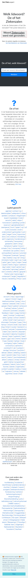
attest (4, 360)
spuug (22, 255)
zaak (24, 260)
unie (14, 234)
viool (22, 251)
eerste (23, 360)
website (12, 304)
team (11, 336)
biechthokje (6, 485)
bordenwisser (20, 239)
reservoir (7, 225)
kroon (21, 246)
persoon (21, 320)
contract (15, 211)
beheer (17, 341)
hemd (18, 339)
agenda (8, 211)
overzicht (6, 311)
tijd (20, 325)
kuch (12, 227)
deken (10, 353)
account (6, 297)
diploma (14, 334)
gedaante (8, 244)
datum (13, 364)
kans (14, 262)
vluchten (7, 487)
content (4, 369)
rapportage (19, 297)
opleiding (15, 223)
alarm (15, 244)
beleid (23, 353)
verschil (8, 220)
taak (23, 336)
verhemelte (9, 241)
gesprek (23, 272)
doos (4, 237)
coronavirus (9, 346)
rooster (13, 327)
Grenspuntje (19, 510)
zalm (4, 234)
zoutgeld (6, 489)
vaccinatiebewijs (20, 357)
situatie (21, 311)
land (24, 325)
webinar (5, 304)
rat (8, 237)
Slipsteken (19, 527)
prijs (18, 364)
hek (18, 304)
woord (10, 325)
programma (19, 362)
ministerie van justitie (11, 251)
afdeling (17, 353)
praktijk (11, 369)
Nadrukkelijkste (19, 508)
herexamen (18, 241)
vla (22, 227)
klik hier (18, 184)
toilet (21, 218)
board (6, 218)
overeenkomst (21, 329)
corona (4, 329)
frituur (19, 279)
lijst (9, 332)
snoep (17, 360)
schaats (4, 248)
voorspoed (16, 248)
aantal (18, 267)
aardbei (4, 216)
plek (11, 260)
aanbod (22, 265)
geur (9, 262)
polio (21, 499)
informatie (5, 322)
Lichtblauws (6, 517)
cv (26, 327)
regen (20, 299)
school (16, 318)
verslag (5, 350)
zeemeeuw (5, 227)
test (13, 339)
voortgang (8, 343)
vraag (17, 313)
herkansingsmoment (13, 494)
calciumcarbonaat (20, 501)
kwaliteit (21, 334)
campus (10, 360)
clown (20, 230)
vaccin (3, 357)
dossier (4, 336)
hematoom (8, 246)
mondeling (21, 237)
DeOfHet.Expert (7, 461)
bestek (10, 341)
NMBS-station (14, 503)
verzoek (12, 329)
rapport (8, 299)
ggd (8, 339)
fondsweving (10, 492)
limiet (8, 327)
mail (15, 320)
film (24, 322)
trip (9, 248)
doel (22, 364)
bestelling (12, 279)
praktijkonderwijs (18, 485)
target (14, 276)
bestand (21, 327)
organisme (10, 239)
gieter (15, 246)
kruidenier (19, 482)
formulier (13, 322)
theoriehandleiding (11, 499)
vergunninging (13, 496)
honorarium (6, 223)
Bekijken (14, 74)
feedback (5, 313)
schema (9, 272)
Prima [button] (14, 574)
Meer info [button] (13, 570)
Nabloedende (9, 527)
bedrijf (22, 318)
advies (14, 308)
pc (21, 211)
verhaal (8, 308)
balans (20, 343)
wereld (9, 355)
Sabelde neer (9, 524)
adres (5, 318)
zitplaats (14, 487)
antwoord (23, 306)
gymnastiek (16, 232)
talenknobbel (6, 213)
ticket (14, 299)
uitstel (20, 308)
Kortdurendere (19, 515)
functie (5, 367)
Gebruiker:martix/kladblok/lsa (13, 506)
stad (13, 267)
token (24, 369)
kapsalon (9, 371)
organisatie (20, 367)
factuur (4, 325)
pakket (15, 306)
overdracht (8, 348)
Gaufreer (18, 529)
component (6, 276)
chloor (23, 213)
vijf (26, 227)
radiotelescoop (6, 501)
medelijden (14, 218)
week (5, 315)
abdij (14, 220)
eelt (3, 239)
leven (16, 374)
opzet (5, 265)
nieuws (4, 279)
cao (20, 260)
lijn (19, 258)
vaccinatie (6, 269)
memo (10, 265)
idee (14, 355)
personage (19, 274)
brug (22, 258)
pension (16, 253)
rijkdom (24, 339)
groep (10, 318)
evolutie (13, 230)
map (12, 297)
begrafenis (21, 276)
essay (18, 301)
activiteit (14, 311)
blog (20, 244)
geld (5, 362)
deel (11, 313)
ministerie (5, 260)
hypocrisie (21, 234)
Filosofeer (21, 522)
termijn (22, 313)
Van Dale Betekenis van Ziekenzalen (16, 43)
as (3, 371)
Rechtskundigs (7, 515)
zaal (16, 260)
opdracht (17, 336)
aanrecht (18, 346)
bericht (14, 332)
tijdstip (9, 258)
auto (24, 279)
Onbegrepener (14, 520)
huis (19, 355)
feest (10, 306)
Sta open (15, 517)
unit (7, 230)
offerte (15, 272)
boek (16, 325)
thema (6, 274)
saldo (15, 343)
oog (14, 258)
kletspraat (7, 255)
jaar (23, 267)
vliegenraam (20, 216)
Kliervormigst (8, 510)
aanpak (4, 306)
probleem (6, 364)
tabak (18, 227)
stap (4, 258)
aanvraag (14, 269)
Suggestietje (20, 513)
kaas (5, 341)
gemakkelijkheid (17, 225)
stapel (9, 234)
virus (23, 301)
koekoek (15, 255)
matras (11, 362)
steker (19, 220)
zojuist (21, 487)
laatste (12, 367)
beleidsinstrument (17, 489)
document (6, 334)
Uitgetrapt (19, 524)
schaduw (12, 216)
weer (3, 355)
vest (3, 272)
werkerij (19, 492)
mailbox (18, 369)
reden (19, 262)
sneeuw (13, 237)
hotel (21, 374)
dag (3, 267)
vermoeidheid (7, 253)
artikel (5, 320)
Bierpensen (12, 522)
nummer (12, 315)
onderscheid (6, 232)
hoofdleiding (9, 482)
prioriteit (23, 253)
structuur (13, 350)
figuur (16, 265)
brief (10, 320)
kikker (23, 248)
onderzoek (20, 315)
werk (24, 355)
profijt (22, 223)
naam (20, 322)
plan (12, 274)
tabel (5, 332)
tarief (25, 262)
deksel (4, 353)
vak (14, 348)
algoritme (8, 374)
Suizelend (10, 529)
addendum (16, 213)
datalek (22, 371)
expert (3, 339)
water (8, 267)
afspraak (22, 332)
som (23, 232)
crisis (23, 304)
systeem (20, 348)
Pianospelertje (7, 508)
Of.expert (8, 2)
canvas (16, 371)
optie (4, 262)
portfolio (21, 350)
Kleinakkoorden (8, 513)
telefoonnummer (8, 301)
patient (22, 269)
